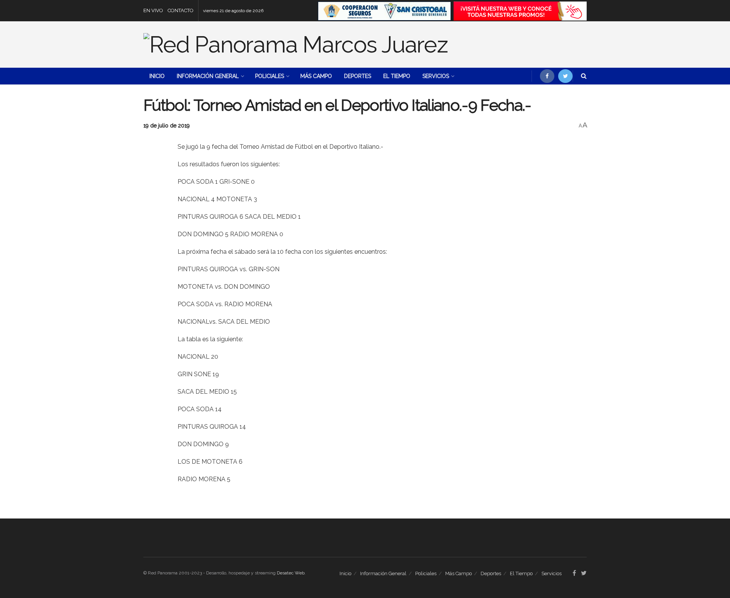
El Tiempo (396, 76)
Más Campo (316, 76)
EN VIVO (153, 10)
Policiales (269, 76)
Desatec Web (291, 573)
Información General (208, 76)
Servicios (435, 76)
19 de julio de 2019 (166, 125)
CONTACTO (181, 10)
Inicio (157, 76)
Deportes (357, 76)
